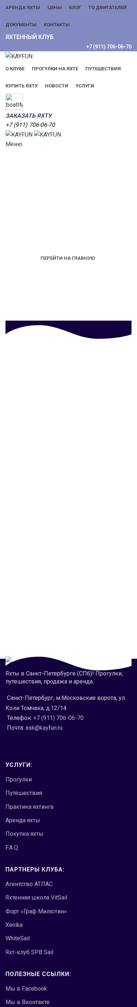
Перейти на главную (68, 258)
